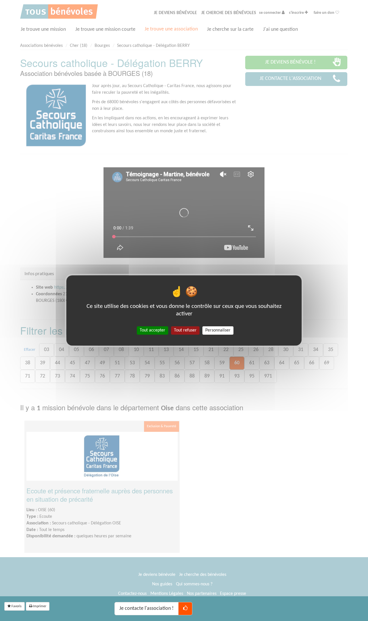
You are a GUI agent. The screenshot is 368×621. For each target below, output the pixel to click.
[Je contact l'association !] (185, 608)
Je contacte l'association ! (146, 608)
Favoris (16, 606)
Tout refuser (185, 330)
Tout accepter (152, 330)
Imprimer (39, 606)
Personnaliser (218, 330)
